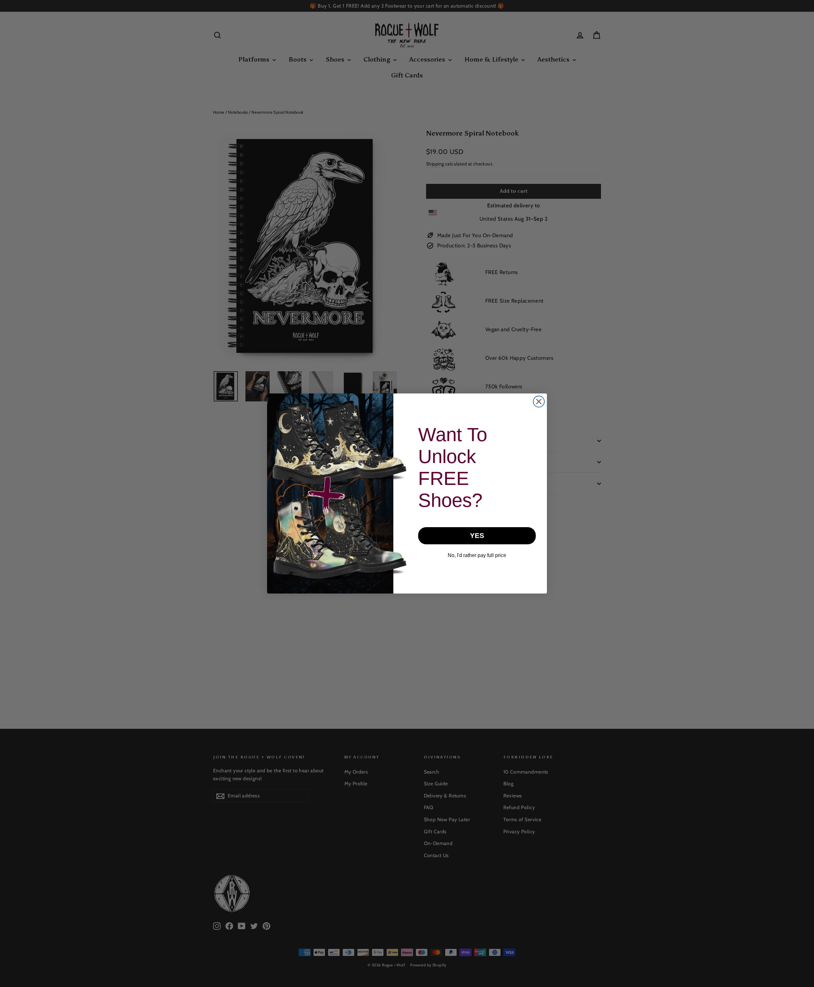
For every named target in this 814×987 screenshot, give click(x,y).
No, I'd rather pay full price (477, 555)
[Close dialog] (538, 401)
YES (477, 536)
